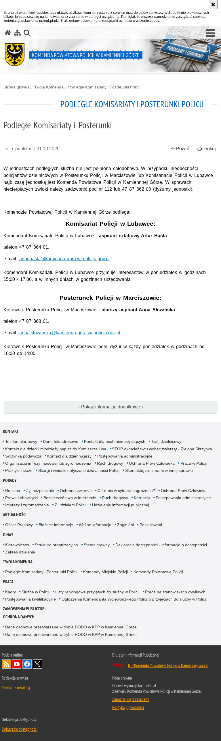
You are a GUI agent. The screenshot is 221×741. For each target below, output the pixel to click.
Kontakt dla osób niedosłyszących (114, 441)
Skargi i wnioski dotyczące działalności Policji (78, 470)
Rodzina (12, 490)
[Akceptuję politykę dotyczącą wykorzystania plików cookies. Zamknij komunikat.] (213, 4)
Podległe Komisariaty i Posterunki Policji (104, 87)
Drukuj (209, 148)
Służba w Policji (35, 592)
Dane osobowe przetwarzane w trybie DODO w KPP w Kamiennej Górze (71, 627)
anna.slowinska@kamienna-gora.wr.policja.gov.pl (69, 332)
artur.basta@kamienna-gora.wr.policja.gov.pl (64, 258)
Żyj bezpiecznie (40, 490)
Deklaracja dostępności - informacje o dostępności (161, 545)
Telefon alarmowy (21, 441)
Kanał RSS (6, 664)
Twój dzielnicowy (166, 441)
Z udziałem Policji (70, 505)
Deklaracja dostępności (19, 729)
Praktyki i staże (19, 470)
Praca (8, 582)
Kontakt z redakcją (16, 687)
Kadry (10, 592)
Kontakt (11, 431)
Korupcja (142, 497)
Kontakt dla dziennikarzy (69, 456)
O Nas (8, 535)
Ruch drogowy (110, 463)
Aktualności (14, 515)
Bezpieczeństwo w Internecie (69, 497)
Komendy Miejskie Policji (105, 572)
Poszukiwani (151, 524)
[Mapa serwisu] (17, 32)
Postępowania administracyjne (125, 456)
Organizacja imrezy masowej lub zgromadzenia (48, 463)
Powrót (183, 148)
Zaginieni (125, 524)
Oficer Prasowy (19, 524)
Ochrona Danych (19, 617)
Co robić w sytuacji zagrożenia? (126, 490)
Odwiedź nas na (16, 664)
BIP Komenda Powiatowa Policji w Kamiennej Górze (168, 665)
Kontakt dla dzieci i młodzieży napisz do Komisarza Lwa (55, 449)
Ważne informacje (95, 524)
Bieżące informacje (56, 524)
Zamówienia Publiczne (23, 609)
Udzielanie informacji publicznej (120, 505)
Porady (10, 480)
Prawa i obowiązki (21, 497)
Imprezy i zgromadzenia (27, 505)
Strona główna (16, 87)
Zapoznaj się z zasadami (130, 699)
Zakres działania (20, 552)
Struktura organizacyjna (56, 545)
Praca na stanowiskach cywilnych (175, 592)
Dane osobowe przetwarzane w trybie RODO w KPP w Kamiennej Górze (71, 634)
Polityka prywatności (128, 707)
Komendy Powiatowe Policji (158, 572)
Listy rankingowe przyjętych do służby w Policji (97, 592)
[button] (27, 32)
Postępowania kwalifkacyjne (30, 599)
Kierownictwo (17, 545)
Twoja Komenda (49, 87)
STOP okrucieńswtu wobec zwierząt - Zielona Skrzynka (162, 449)
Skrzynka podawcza (23, 456)
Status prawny (97, 545)
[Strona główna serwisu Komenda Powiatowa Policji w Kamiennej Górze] (8, 32)
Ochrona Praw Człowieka (152, 463)
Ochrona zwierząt (76, 490)
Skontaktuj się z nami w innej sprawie (159, 470)
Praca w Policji (193, 463)
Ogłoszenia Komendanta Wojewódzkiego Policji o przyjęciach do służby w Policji (134, 599)
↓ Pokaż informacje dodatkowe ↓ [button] (111, 406)
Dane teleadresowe (60, 441)
